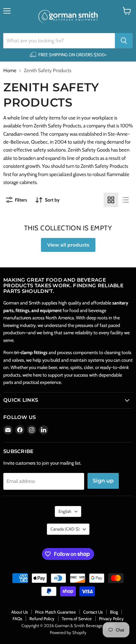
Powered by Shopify (68, 632)
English (64, 511)
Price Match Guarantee (55, 612)
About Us (19, 612)
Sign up (103, 481)
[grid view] (111, 200)
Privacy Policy (111, 618)
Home (10, 70)
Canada (65, 528)
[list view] (125, 200)
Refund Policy (41, 618)
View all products (68, 245)
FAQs (17, 618)
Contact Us (93, 612)
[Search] (124, 40)
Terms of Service (77, 618)
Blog (114, 612)
